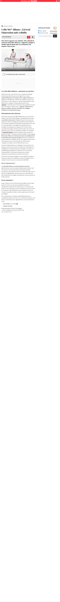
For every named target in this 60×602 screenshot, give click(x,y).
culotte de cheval (8, 132)
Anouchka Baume (6, 36)
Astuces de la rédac (43, 33)
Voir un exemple (53, 31)
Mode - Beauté (42, 31)
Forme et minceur (8, 26)
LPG (17, 204)
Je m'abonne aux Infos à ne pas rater (15, 74)
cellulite (3, 105)
